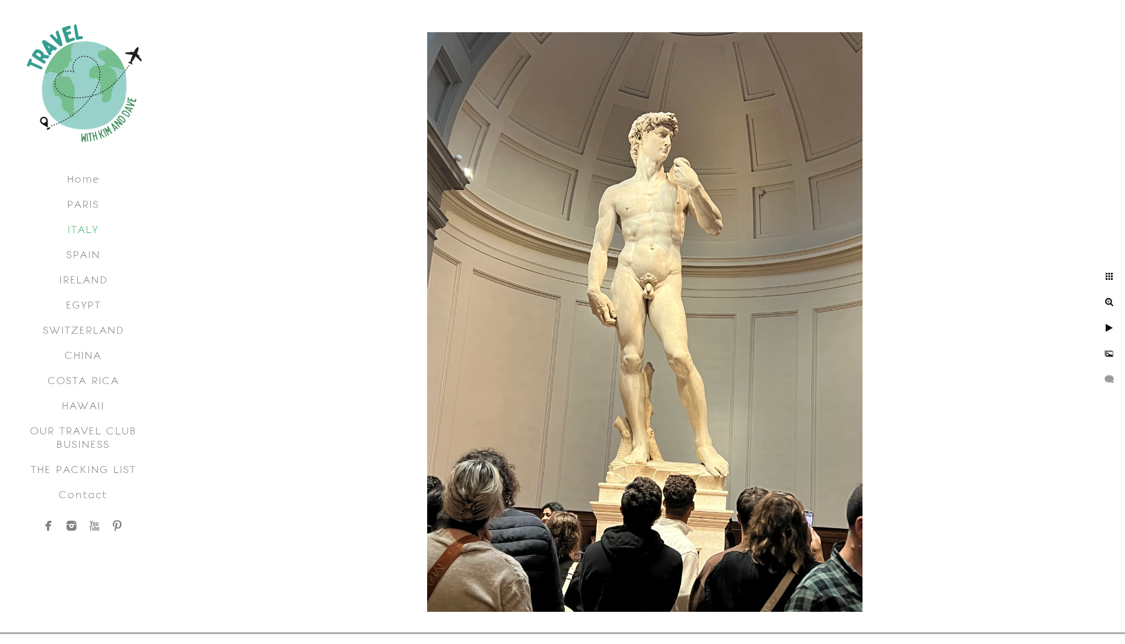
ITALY (82, 229)
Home (83, 179)
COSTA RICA (83, 380)
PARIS (83, 204)
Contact (83, 494)
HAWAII (83, 405)
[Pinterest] (117, 526)
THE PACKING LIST (83, 469)
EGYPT (83, 304)
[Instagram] (71, 526)
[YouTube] (94, 526)
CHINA (82, 355)
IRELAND (83, 279)
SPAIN (83, 254)
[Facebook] (49, 526)
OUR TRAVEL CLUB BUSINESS (83, 437)
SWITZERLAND (83, 330)
